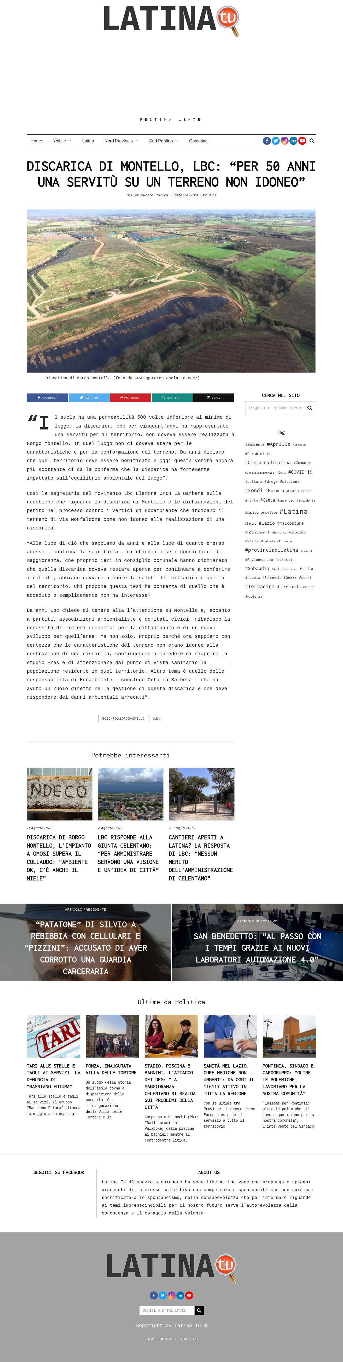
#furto (251, 500)
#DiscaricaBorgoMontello (122, 718)
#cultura (253, 481)
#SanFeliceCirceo (284, 569)
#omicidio (297, 532)
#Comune (301, 462)
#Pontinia (267, 541)
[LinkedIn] (293, 141)
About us (189, 1339)
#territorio (289, 586)
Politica (210, 195)
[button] (309, 408)
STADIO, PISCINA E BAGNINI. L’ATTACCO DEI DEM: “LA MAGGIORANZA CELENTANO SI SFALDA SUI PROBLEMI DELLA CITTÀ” (170, 1086)
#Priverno (284, 541)
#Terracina (260, 586)
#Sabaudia (257, 568)
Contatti (168, 1339)
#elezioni (289, 481)
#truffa (308, 587)
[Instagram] (285, 141)
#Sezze (290, 577)
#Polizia (251, 541)
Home (36, 141)
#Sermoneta (272, 578)
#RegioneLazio (259, 559)
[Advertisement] (171, 77)
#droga (271, 481)
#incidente (306, 500)
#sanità (306, 569)
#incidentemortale (261, 512)
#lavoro (250, 523)
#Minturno (279, 532)
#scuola (252, 577)
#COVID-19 (300, 472)
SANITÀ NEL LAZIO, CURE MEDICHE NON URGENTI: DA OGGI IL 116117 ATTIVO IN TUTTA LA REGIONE (229, 1079)
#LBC (156, 718)
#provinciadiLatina (271, 550)
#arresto (299, 444)
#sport (305, 577)
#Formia (274, 490)
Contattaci (198, 141)
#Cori (281, 472)
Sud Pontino (161, 141)
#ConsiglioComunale (259, 472)
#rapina (306, 550)
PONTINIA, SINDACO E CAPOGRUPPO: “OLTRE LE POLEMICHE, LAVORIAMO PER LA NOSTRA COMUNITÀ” (288, 1079)
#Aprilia (278, 444)
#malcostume (290, 523)
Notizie (59, 141)
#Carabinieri (258, 453)
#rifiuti (284, 559)
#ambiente (254, 444)
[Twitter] (276, 141)
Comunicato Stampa (149, 195)
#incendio (285, 500)
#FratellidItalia (299, 491)
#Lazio (267, 523)
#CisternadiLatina (268, 462)
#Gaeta (267, 499)
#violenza (253, 596)
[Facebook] (267, 141)
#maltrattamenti (257, 532)
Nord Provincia (119, 141)
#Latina (293, 511)
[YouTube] (302, 141)
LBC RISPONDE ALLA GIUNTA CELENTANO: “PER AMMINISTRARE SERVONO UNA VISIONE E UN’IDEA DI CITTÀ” (128, 853)
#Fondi (254, 490)
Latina (88, 141)
